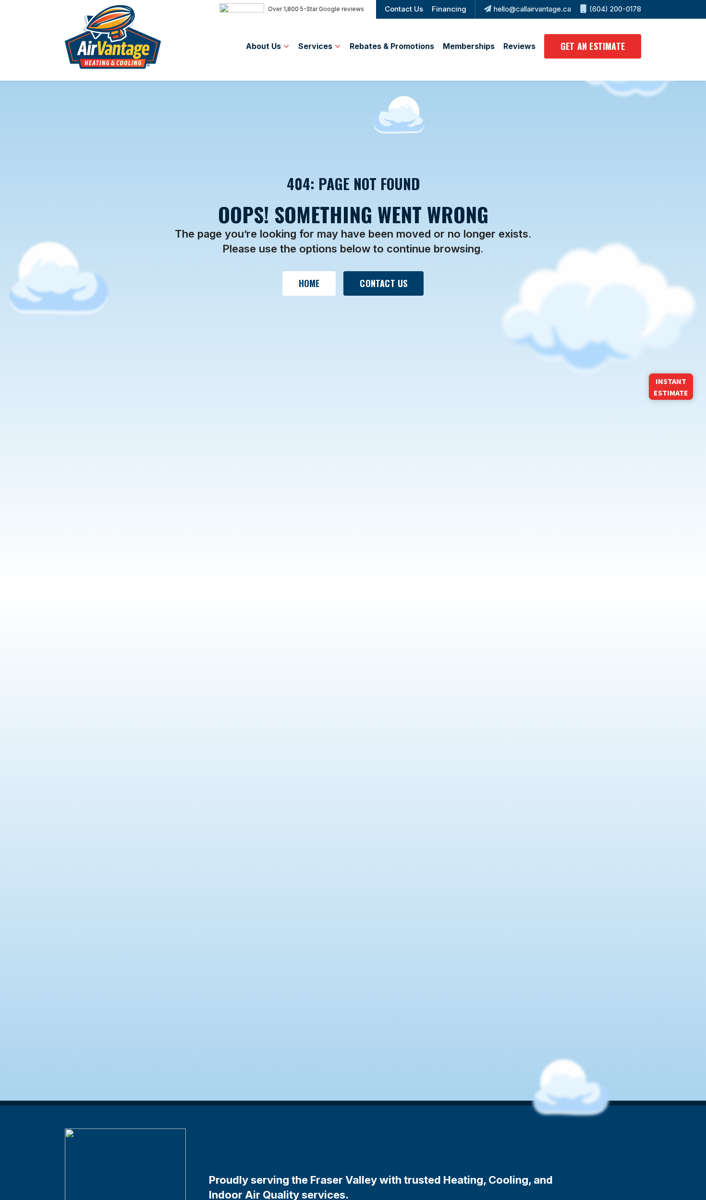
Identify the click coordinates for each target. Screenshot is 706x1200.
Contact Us (404, 8)
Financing (449, 8)
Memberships (469, 46)
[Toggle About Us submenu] (286, 46)
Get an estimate (592, 46)
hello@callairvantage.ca (532, 8)
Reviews (519, 46)
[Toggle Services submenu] (337, 46)
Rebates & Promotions (392, 46)
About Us (263, 46)
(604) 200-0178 (615, 8)
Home (309, 283)
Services (315, 46)
